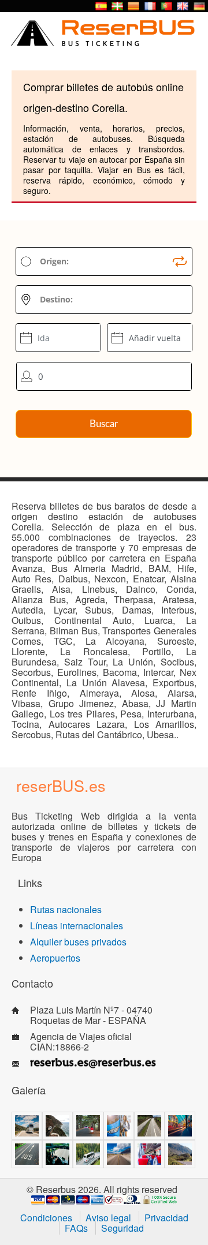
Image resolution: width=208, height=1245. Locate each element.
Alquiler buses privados (78, 941)
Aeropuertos (55, 957)
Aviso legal (108, 1217)
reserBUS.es (61, 785)
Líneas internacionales (76, 925)
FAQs (76, 1228)
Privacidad (166, 1217)
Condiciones (46, 1217)
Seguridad (122, 1228)
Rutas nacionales (66, 909)
